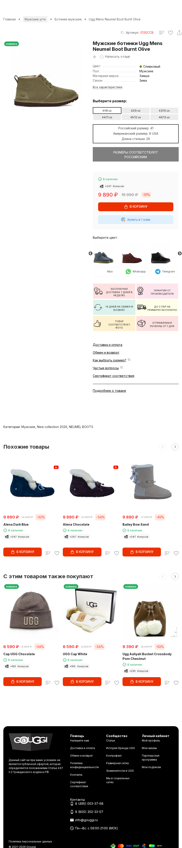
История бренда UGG (120, 748)
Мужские (28, 427)
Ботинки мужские (68, 19)
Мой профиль (151, 740)
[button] (162, 446)
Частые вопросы (106, 368)
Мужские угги (35, 19)
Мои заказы (149, 748)
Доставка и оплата (107, 345)
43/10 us (164, 110)
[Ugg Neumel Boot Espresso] (135, 253)
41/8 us (107, 110)
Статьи (110, 740)
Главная (9, 19)
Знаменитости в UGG (120, 770)
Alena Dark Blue (16, 524)
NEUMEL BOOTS (81, 427)
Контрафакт (114, 755)
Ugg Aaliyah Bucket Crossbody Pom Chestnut (147, 656)
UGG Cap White (75, 654)
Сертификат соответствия (113, 376)
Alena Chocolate (76, 524)
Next (180, 253)
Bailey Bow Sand (136, 524)
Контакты (76, 774)
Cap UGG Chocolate (19, 654)
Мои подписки (151, 767)
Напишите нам (79, 740)
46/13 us (164, 117)
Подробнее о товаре (109, 390)
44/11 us (107, 117)
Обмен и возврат (106, 352)
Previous (90, 253)
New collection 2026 (52, 427)
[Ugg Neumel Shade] (107, 253)
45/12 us (135, 117)
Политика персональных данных (30, 841)
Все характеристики (107, 87)
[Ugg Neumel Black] (164, 253)
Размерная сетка (117, 763)
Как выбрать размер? (109, 360)
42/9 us (135, 110)
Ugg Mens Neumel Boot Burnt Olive (114, 19)
